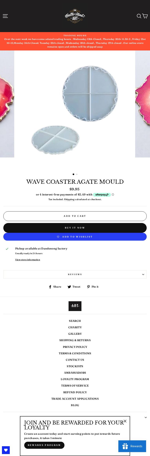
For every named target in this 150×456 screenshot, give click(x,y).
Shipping (69, 199)
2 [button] (77, 175)
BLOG (75, 405)
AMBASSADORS (75, 372)
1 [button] (74, 174)
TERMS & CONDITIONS (75, 353)
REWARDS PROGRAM (44, 445)
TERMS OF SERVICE (75, 385)
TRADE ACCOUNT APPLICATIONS (75, 398)
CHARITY (75, 327)
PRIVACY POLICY (75, 346)
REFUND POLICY (75, 392)
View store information (27, 259)
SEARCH (75, 320)
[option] (75, 110)
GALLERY (75, 333)
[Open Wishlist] (6, 450)
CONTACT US (75, 359)
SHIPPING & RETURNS (75, 340)
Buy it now (75, 227)
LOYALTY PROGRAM (75, 379)
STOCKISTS (75, 366)
